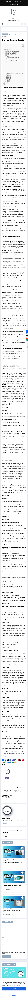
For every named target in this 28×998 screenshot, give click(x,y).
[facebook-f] (10, 4)
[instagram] (15, 4)
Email (3, 944)
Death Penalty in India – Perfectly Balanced (11, 911)
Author (4, 83)
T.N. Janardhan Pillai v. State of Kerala (12, 60)
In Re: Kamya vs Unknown (10, 70)
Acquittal (8, 56)
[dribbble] (14, 4)
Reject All (14, 995)
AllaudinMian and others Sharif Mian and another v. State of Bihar (15, 66)
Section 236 (7, 68)
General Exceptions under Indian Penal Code (7, 796)
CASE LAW (8, 65)
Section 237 (7, 72)
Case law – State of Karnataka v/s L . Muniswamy (13, 50)
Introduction (7, 48)
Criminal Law (5, 34)
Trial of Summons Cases (8, 836)
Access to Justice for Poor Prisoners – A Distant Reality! (12, 886)
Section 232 (7, 55)
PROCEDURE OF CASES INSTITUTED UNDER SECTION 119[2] (15, 73)
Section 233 (7, 58)
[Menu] (2, 24)
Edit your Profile (20, 820)
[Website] (8, 778)
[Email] (6, 778)
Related (6, 84)
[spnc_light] (25, 24)
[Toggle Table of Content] (22, 45)
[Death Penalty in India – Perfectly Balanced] (14, 901)
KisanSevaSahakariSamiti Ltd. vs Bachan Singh (13, 57)
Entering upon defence (10, 59)
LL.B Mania (13, 19)
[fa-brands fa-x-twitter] (12, 4)
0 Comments (5, 36)
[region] (14, 988)
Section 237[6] (8, 79)
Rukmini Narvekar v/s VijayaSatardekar (12, 52)
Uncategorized (5, 968)
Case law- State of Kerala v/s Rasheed (12, 54)
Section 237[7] (8, 80)
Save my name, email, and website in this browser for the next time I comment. (13, 953)
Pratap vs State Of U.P (10, 71)
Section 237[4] (9, 77)
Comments (3, 925)
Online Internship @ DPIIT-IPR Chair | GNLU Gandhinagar (13, 831)
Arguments (8, 62)
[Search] (22, 24)
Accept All (14, 988)
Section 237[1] (9, 74)
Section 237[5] (9, 78)
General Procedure (8, 49)
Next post (4, 834)
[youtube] (17, 4)
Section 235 (7, 63)
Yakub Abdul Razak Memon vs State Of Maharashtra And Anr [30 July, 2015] (7, 789)
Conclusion (6, 82)
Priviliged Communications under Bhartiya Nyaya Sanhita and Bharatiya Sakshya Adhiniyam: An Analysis (12, 861)
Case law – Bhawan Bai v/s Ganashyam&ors (13, 51)
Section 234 (7, 61)
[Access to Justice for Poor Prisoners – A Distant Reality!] (14, 877)
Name (3, 937)
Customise (14, 992)
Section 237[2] (9, 75)
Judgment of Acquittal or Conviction (11, 64)
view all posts (4, 823)
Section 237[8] (8, 81)
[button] (3, 760)
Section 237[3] (9, 76)
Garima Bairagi (8, 859)
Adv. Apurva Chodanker (12, 87)
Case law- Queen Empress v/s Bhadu (11, 53)
